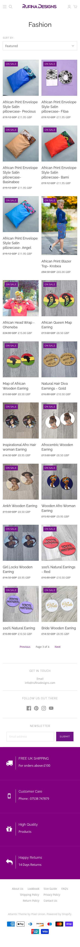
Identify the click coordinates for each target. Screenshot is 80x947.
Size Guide (50, 888)
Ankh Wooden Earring (20, 506)
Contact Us (50, 900)
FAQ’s (64, 888)
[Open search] (10, 7)
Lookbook (33, 888)
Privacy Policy (52, 894)
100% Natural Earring (19, 628)
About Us (17, 888)
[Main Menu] (5, 7)
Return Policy (31, 900)
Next (57, 647)
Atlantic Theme (17, 914)
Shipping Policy (29, 894)
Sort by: (8, 38)
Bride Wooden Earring (58, 628)
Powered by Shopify (59, 914)
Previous (25, 647)
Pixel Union (38, 914)
